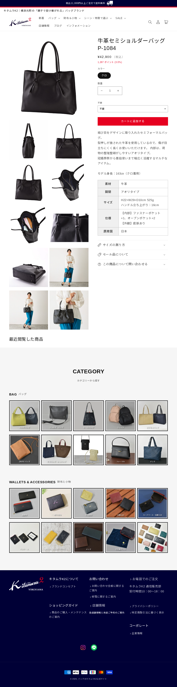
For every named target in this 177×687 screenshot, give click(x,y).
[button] (54, 18)
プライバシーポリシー (145, 606)
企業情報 (137, 633)
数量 (100, 83)
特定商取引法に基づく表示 (148, 612)
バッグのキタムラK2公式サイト (92, 679)
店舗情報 (98, 605)
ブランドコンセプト (64, 586)
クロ (104, 75)
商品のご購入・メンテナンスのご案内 (68, 614)
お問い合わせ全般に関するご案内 (106, 588)
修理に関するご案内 (104, 596)
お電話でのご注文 (145, 579)
